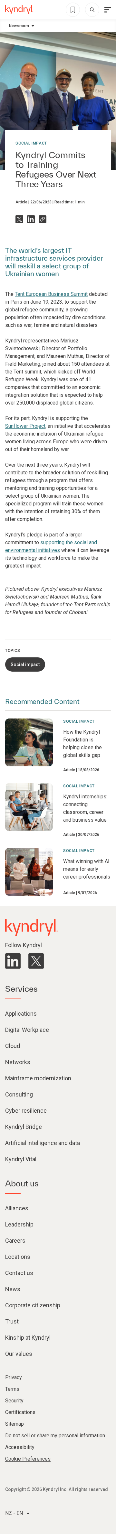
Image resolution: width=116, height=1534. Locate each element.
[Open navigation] (107, 10)
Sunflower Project (25, 426)
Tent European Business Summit (51, 294)
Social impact (31, 143)
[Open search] (92, 10)
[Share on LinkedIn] (31, 219)
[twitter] (36, 961)
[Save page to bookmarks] (73, 10)
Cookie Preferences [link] (28, 1459)
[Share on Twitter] (19, 219)
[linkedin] (13, 961)
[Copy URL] (42, 219)
